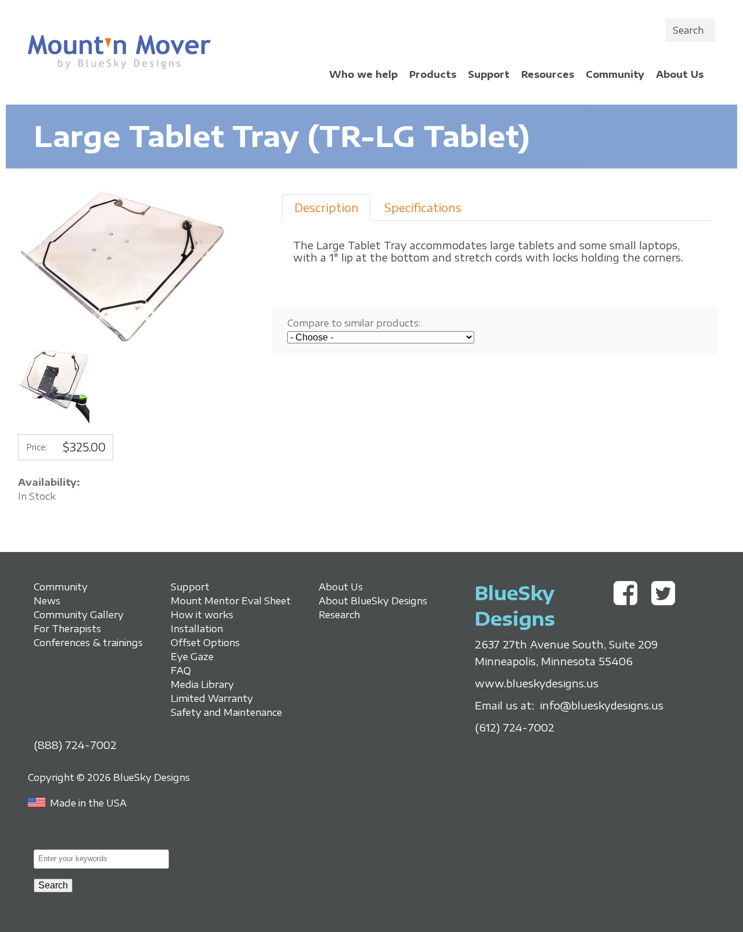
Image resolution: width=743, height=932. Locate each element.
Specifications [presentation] (422, 207)
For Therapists (67, 629)
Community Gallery (79, 615)
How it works (202, 615)
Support (489, 74)
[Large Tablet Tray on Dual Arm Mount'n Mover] (53, 421)
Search (688, 30)
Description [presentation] (326, 207)
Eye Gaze (192, 656)
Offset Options (205, 642)
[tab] (326, 207)
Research (339, 615)
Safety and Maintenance (226, 712)
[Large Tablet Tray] (123, 342)
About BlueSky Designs (373, 601)
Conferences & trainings (88, 642)
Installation (197, 629)
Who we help (363, 74)
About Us (680, 74)
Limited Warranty (212, 698)
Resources (547, 74)
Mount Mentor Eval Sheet (231, 601)
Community (615, 74)
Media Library (202, 684)
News (47, 601)
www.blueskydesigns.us (536, 683)
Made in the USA (88, 803)
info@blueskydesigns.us (601, 705)
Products (432, 74)
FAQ (181, 670)
